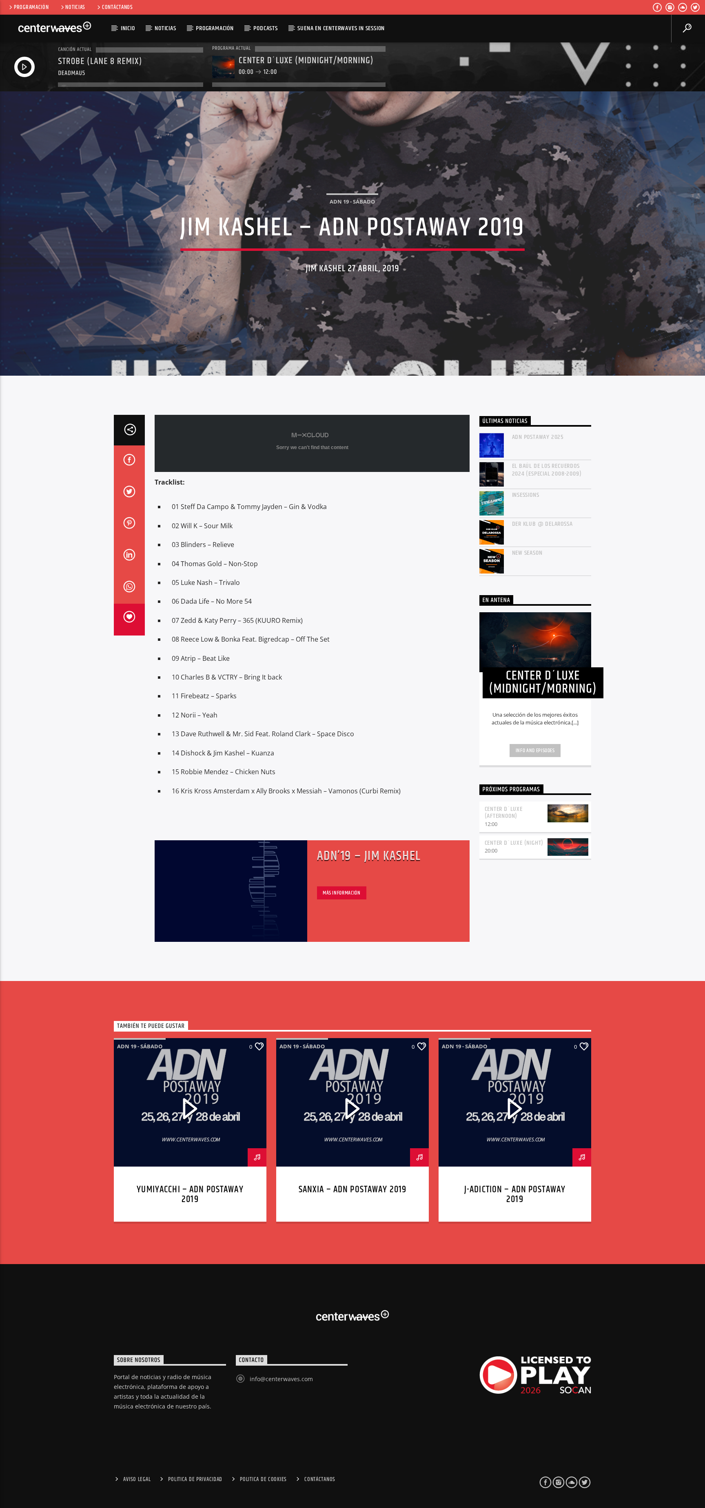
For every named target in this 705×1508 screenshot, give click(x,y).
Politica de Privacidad (195, 1479)
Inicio (128, 28)
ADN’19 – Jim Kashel (369, 856)
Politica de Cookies (263, 1479)
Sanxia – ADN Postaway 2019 (352, 1189)
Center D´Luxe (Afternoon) (504, 812)
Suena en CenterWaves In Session (341, 28)
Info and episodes (535, 750)
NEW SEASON (527, 553)
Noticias (75, 7)
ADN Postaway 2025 (538, 437)
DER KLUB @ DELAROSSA (542, 524)
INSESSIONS (525, 495)
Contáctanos (117, 7)
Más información (342, 893)
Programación (31, 7)
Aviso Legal (137, 1479)
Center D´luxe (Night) (514, 843)
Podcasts (265, 28)
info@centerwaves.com (281, 1379)
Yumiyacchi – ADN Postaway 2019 (190, 1194)
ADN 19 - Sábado (352, 201)
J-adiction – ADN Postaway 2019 (514, 1194)
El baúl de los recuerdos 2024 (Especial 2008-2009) (547, 470)
